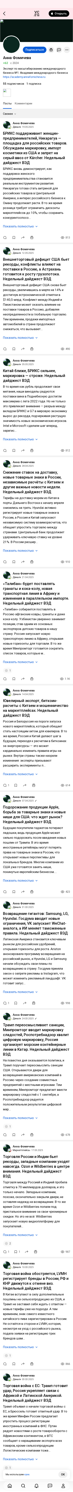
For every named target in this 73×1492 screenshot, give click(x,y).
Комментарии (23, 103)
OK (63, 1474)
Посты (7, 103)
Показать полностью (18, 226)
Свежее (8, 113)
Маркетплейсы (21, 1150)
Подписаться (34, 49)
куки (26, 1474)
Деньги (17, 126)
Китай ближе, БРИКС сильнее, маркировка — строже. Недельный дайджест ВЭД (34, 375)
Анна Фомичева (24, 123)
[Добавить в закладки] (13, 237)
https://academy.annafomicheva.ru (24, 77)
